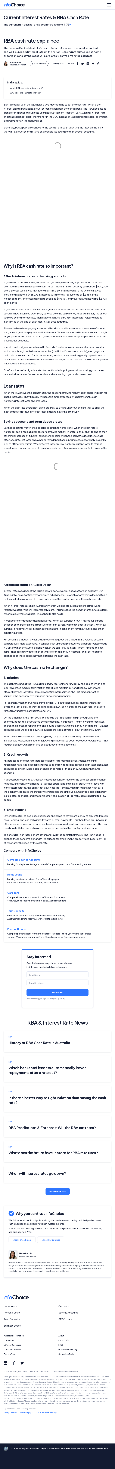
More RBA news (57, 1191)
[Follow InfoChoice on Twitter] (22, 1363)
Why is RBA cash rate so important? (26, 88)
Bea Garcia (25, 1253)
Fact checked (40, 63)
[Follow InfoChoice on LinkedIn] (5, 1363)
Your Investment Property (45, 1413)
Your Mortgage (26, 1413)
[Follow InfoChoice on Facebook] (13, 1363)
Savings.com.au (10, 1413)
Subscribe (57, 992)
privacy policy (59, 999)
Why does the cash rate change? (25, 93)
